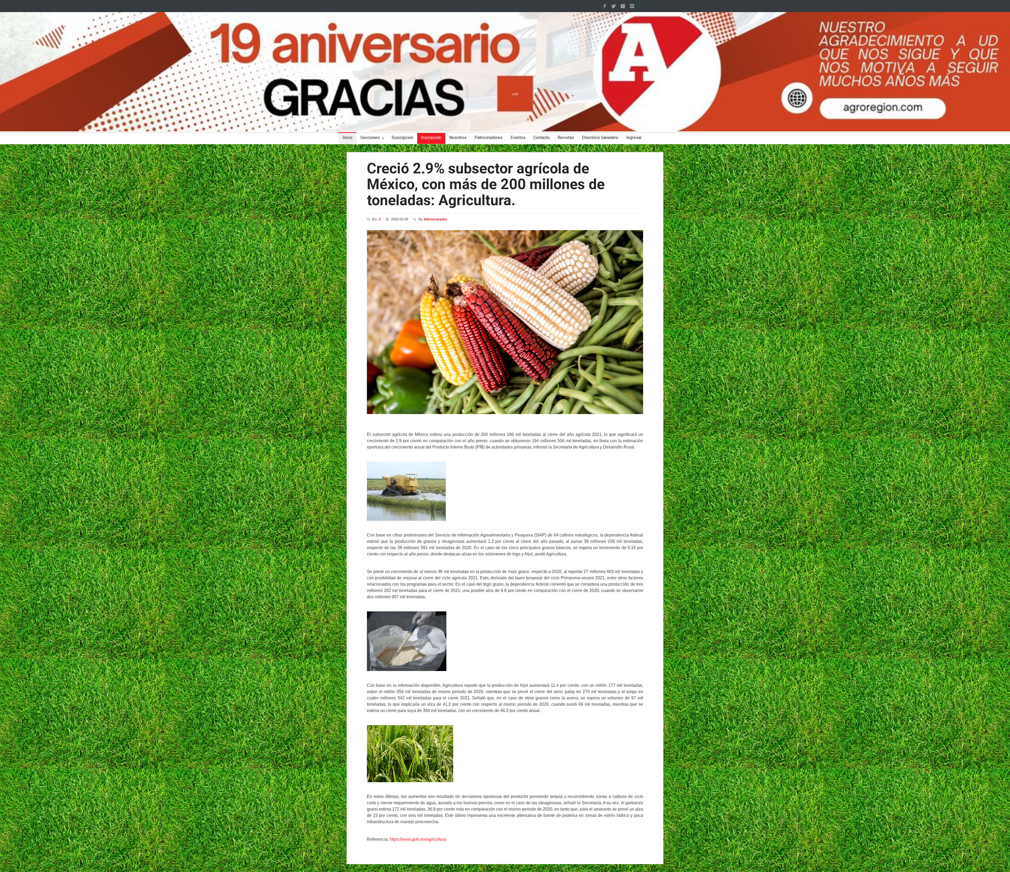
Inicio (347, 137)
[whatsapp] (640, 6)
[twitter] (614, 6)
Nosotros (458, 137)
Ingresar (634, 137)
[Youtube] (623, 6)
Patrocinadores (488, 137)
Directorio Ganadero (600, 137)
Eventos (518, 137)
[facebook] (604, 6)
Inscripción (431, 137)
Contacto (541, 137)
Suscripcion (402, 137)
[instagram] (632, 6)
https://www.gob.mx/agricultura (418, 839)
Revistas (566, 137)
